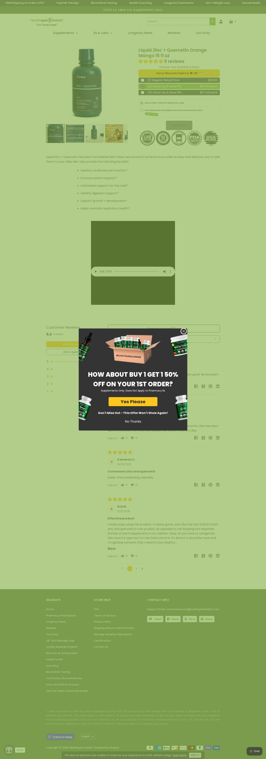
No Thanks (133, 421)
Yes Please (133, 402)
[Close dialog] (183, 331)
